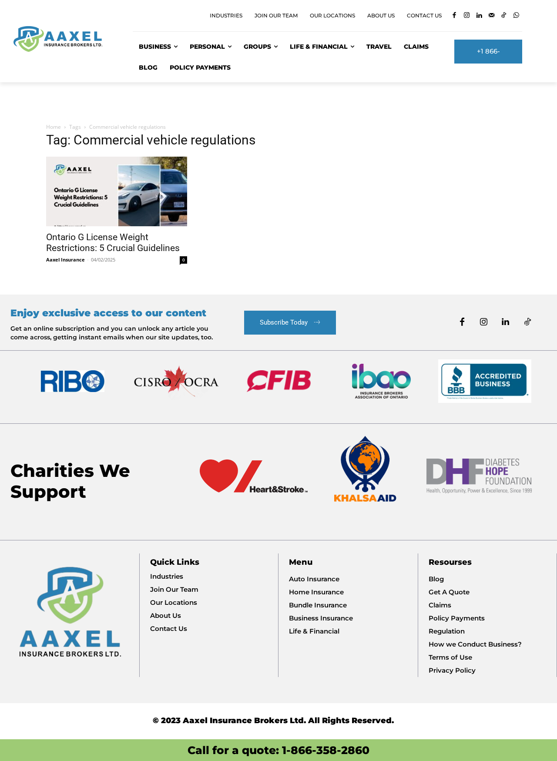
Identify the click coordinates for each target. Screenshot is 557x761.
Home (53, 127)
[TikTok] (503, 16)
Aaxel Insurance (65, 259)
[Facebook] (454, 16)
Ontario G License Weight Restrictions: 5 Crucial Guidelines (113, 242)
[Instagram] (466, 16)
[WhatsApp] (516, 16)
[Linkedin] (479, 16)
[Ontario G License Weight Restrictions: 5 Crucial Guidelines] (116, 191)
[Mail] (491, 16)
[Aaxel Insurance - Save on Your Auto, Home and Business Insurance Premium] (62, 39)
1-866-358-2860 (325, 750)
